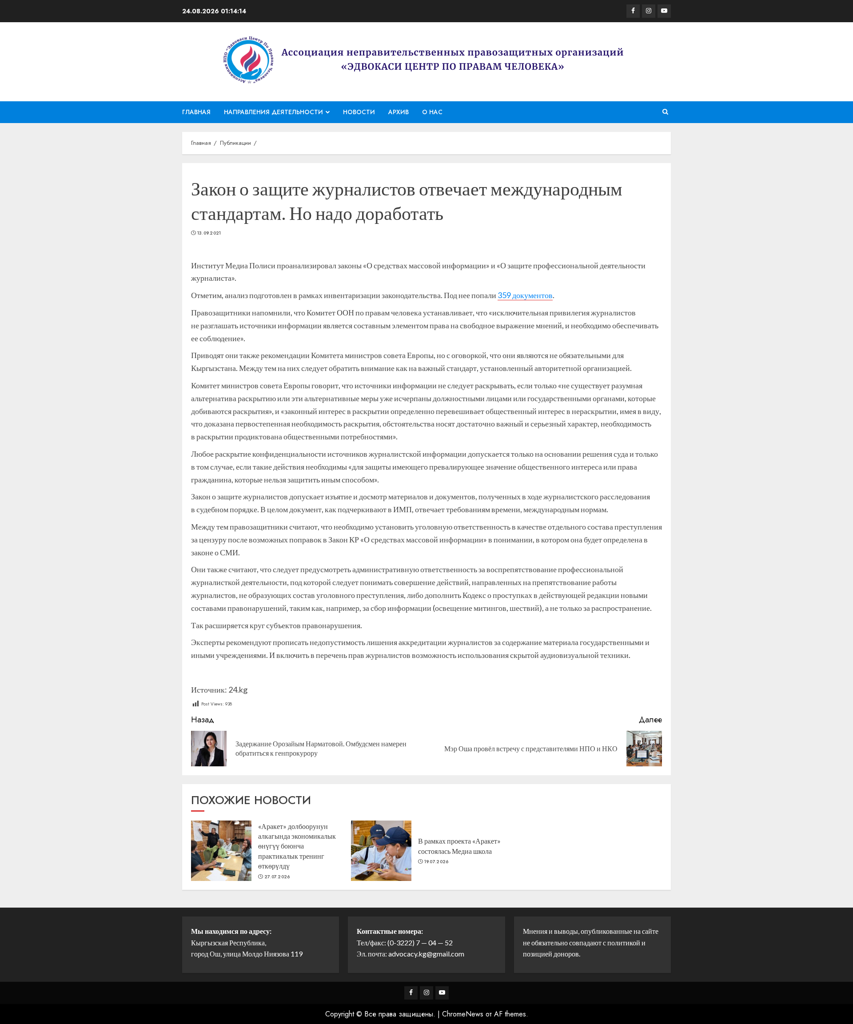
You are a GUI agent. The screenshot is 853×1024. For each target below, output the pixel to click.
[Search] (665, 112)
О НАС (432, 112)
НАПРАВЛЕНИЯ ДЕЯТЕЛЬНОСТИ (273, 112)
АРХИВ (398, 112)
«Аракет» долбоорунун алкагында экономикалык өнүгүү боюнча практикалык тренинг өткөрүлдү (297, 846)
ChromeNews (462, 1014)
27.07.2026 (277, 877)
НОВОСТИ (359, 112)
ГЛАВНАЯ (196, 112)
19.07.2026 (436, 862)
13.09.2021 (209, 233)
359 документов (525, 295)
